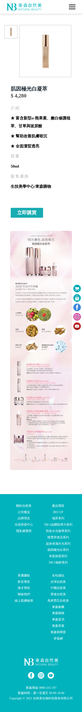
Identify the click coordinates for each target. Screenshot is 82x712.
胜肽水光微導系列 (58, 531)
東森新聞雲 (58, 632)
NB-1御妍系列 (58, 562)
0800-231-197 (47, 687)
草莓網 (58, 638)
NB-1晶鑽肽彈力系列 (58, 524)
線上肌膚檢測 (24, 600)
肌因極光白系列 (58, 549)
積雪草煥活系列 (58, 537)
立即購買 (27, 212)
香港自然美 (58, 594)
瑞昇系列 (58, 518)
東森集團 (58, 606)
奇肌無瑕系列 (58, 556)
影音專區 (24, 581)
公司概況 (24, 512)
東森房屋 (58, 625)
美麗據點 (24, 575)
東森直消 (58, 619)
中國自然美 (58, 588)
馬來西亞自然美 (58, 600)
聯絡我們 (24, 594)
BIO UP (58, 512)
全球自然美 (58, 581)
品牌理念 (24, 518)
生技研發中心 (24, 524)
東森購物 (58, 613)
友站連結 (58, 575)
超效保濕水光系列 (58, 543)
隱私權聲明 (23, 531)
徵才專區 (24, 588)
